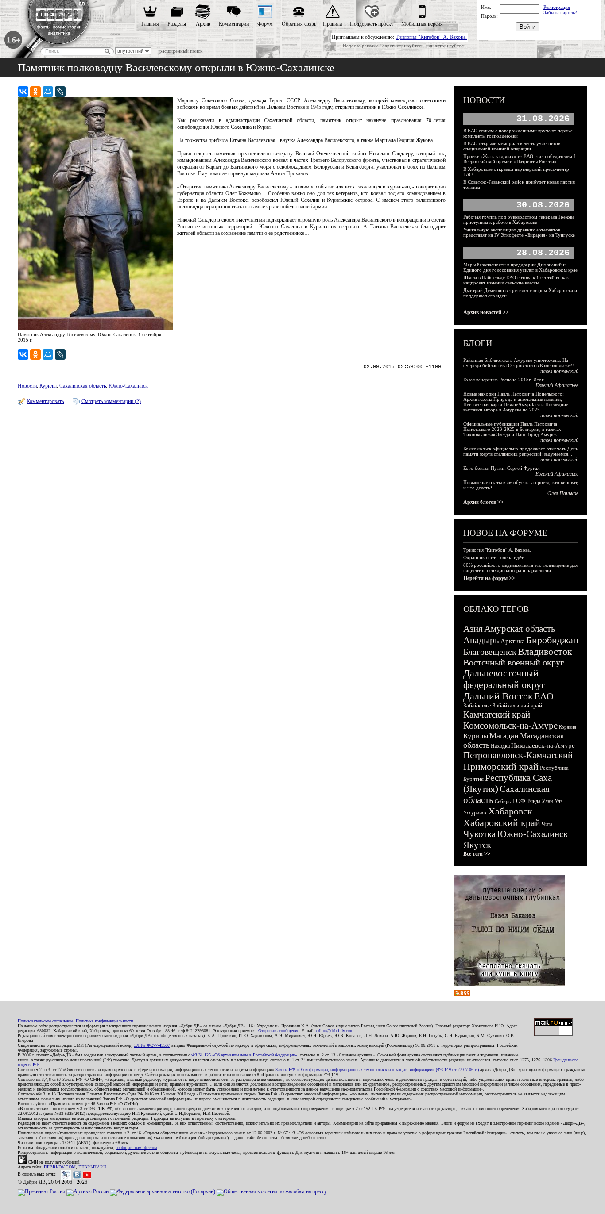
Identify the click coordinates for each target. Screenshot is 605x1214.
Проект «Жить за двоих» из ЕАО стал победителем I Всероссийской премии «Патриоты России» (519, 159)
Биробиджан (552, 639)
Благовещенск (489, 652)
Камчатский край (496, 714)
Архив (203, 24)
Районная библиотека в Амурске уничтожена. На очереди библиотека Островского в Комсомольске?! (518, 362)
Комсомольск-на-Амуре (510, 725)
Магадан (504, 735)
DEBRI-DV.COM (60, 1166)
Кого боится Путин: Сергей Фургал (501, 468)
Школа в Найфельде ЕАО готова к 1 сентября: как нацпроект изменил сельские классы (516, 280)
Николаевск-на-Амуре (543, 745)
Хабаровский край (501, 822)
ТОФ (518, 801)
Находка (500, 746)
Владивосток (545, 651)
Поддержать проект (371, 24)
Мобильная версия (422, 24)
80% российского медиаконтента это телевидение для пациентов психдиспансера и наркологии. (520, 567)
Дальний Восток (498, 696)
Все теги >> (476, 854)
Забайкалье (477, 705)
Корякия (567, 727)
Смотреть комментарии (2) (111, 401)
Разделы (176, 24)
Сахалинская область (82, 386)
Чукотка (479, 834)
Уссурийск (475, 813)
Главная (150, 24)
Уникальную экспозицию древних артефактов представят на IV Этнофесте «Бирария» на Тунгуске (519, 232)
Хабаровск (510, 811)
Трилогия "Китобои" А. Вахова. (431, 37)
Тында (533, 801)
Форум (265, 24)
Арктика (512, 641)
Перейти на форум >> (489, 578)
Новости (27, 386)
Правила (332, 24)
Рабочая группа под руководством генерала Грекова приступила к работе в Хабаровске (518, 219)
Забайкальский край (517, 705)
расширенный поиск (180, 51)
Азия (473, 628)
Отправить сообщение (278, 1030)
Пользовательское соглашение (45, 1020)
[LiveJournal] (60, 91)
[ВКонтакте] (23, 91)
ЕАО (544, 696)
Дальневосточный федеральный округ (504, 679)
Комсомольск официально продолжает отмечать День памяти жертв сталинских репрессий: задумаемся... (520, 451)
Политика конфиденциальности (104, 1020)
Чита (547, 824)
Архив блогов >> (483, 502)
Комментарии (234, 24)
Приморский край (501, 766)
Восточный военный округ (513, 662)
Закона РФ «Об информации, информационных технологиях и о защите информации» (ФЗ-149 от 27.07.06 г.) (377, 1069)
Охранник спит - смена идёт (493, 557)
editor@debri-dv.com (334, 1030)
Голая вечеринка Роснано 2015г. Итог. (504, 379)
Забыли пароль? (560, 12)
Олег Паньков (562, 493)
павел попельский (559, 371)
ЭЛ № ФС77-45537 (152, 1045)
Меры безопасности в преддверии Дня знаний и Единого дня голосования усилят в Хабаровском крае (520, 267)
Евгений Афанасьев (556, 385)
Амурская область (519, 628)
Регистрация (556, 7)
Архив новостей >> (486, 312)
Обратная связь (299, 24)
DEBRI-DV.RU (92, 1166)
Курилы (48, 386)
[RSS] (462, 994)
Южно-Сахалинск (128, 386)
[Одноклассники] (35, 91)
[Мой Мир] (48, 91)
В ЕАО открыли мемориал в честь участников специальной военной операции (511, 146)
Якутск (477, 845)
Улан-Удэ (552, 801)
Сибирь (503, 801)
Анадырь (481, 640)
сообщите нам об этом (136, 1147)
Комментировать (45, 401)
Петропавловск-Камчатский (518, 755)
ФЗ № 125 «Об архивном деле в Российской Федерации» (244, 1055)
